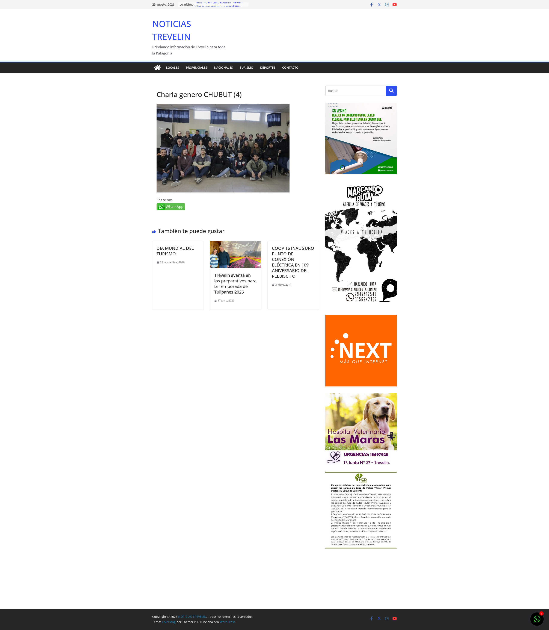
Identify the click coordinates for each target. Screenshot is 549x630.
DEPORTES (267, 67)
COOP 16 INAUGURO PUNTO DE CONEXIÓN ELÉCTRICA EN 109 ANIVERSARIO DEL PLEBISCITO (293, 262)
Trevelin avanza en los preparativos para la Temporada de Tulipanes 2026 (235, 283)
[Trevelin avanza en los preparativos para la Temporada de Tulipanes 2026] (235, 244)
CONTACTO (290, 67)
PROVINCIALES (196, 67)
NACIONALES (223, 67)
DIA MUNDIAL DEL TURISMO (175, 251)
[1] (537, 621)
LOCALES (172, 67)
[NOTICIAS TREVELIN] (157, 67)
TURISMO (246, 67)
